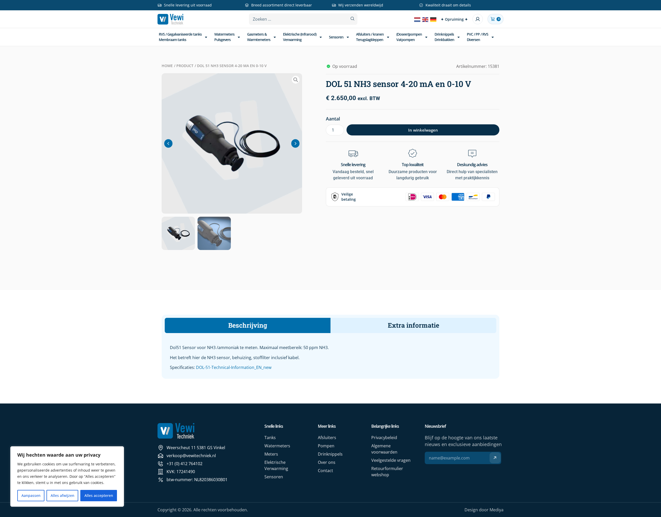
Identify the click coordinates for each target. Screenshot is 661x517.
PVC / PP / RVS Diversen (477, 37)
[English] (425, 19)
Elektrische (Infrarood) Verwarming (299, 37)
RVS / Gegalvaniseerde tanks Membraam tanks (180, 37)
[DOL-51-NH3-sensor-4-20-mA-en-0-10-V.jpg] (232, 143)
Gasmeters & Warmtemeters (258, 37)
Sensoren (336, 37)
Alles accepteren (98, 495)
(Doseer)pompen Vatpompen (409, 37)
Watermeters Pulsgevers (224, 37)
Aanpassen (31, 495)
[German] (433, 19)
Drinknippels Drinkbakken (444, 37)
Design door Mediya (484, 510)
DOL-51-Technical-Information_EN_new (233, 367)
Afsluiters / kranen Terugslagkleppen (370, 37)
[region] (67, 476)
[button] (168, 143)
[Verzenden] (495, 457)
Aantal (333, 119)
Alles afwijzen (62, 495)
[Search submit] (352, 18)
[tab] (247, 325)
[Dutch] (417, 19)
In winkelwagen (423, 130)
